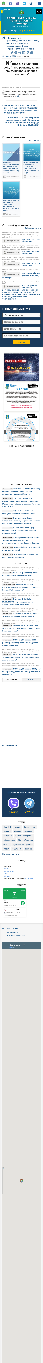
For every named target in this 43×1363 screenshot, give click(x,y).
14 (27, 773)
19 (16, 776)
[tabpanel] (21, 464)
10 (5, 773)
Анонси (31, 680)
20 (21, 776)
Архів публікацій (31, 751)
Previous (8, 480)
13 (21, 773)
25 (11, 780)
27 (21, 780)
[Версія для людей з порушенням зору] (31, 3)
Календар (12, 751)
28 (27, 780)
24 (5, 780)
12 (16, 773)
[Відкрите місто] (21, 464)
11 (11, 773)
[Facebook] (10, 3)
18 (11, 776)
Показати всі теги (10, 854)
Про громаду (10, 30)
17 (5, 776)
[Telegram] (24, 3)
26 (16, 780)
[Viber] (17, 3)
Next (35, 480)
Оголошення (12, 680)
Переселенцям (27, 30)
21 (27, 776)
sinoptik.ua (29, 878)
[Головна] (3, 3)
